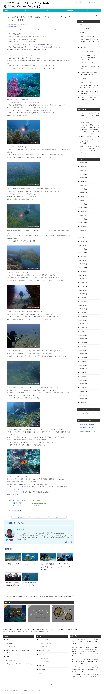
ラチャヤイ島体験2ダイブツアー (89, 36)
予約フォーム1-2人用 (86, 82)
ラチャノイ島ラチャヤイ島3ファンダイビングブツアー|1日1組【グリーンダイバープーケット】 (90, 57)
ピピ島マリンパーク (17, 510)
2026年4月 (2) (83, 177)
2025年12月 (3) (83, 192)
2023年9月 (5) (83, 290)
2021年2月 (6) (83, 383)
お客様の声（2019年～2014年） (88, 431)
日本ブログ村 (17, 505)
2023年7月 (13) (83, 297)
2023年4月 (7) (83, 309)
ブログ (88, 10)
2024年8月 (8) (83, 249)
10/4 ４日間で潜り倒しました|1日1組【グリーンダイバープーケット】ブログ (57, 596)
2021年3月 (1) (83, 380)
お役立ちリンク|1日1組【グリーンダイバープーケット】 (88, 92)
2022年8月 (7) (83, 338)
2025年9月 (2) (83, 204)
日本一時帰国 (42, 669)
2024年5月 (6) (83, 260)
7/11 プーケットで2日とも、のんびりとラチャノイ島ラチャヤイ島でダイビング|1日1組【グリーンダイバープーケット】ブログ (65, 566)
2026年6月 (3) (83, 170)
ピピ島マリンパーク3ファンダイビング (33, 47)
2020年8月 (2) (83, 398)
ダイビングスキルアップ (45, 650)
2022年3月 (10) (83, 357)
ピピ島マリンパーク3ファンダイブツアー (90, 67)
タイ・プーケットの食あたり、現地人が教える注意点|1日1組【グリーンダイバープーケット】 (63, 614)
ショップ (48, 10)
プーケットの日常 (43, 658)
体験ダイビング (83, 32)
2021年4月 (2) (83, 376)
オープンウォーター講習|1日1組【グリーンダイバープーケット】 (88, 98)
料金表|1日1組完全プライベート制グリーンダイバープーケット (88, 73)
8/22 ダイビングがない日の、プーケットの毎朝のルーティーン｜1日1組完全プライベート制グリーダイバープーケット (39, 614)
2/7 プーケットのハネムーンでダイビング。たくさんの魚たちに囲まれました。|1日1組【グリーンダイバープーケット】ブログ (47, 566)
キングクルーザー (12, 486)
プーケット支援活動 (44, 662)
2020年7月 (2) (83, 402)
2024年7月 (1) (83, 252)
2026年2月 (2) (83, 185)
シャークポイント (26, 55)
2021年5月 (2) (83, 372)
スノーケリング (43, 647)
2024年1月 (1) (83, 275)
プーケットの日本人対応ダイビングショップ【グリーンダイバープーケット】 (15, 614)
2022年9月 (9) (83, 335)
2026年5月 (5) (83, 174)
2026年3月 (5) (83, 181)
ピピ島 (22, 100)
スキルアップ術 (85, 28)
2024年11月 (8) (83, 237)
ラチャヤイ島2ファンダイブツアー (90, 51)
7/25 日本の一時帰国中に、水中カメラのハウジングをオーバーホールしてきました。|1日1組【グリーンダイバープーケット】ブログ (86, 661)
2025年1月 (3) (83, 230)
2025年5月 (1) (83, 215)
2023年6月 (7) (83, 301)
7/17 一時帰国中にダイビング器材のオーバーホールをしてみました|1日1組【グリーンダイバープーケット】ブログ (86, 676)
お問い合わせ (69, 10)
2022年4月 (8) (83, 353)
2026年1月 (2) (83, 189)
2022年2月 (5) (83, 361)
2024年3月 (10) (83, 267)
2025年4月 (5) (83, 219)
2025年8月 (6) (83, 207)
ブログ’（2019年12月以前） (87, 424)
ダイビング (28, 10)
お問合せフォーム (84, 78)
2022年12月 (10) (83, 324)
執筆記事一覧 (68, 542)
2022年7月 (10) (83, 342)
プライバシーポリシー (52, 684)
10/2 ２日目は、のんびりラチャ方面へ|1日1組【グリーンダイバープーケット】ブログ (22, 596)
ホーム (6, 10)
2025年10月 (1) (83, 200)
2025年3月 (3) (83, 222)
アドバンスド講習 (84, 103)
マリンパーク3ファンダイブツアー (90, 63)
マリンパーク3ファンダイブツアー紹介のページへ (30, 564)
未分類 (40, 673)
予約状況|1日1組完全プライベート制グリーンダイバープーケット (88, 86)
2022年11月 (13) (83, 327)
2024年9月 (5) (83, 245)
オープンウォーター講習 (45, 643)
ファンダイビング (12, 26)
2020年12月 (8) (83, 391)
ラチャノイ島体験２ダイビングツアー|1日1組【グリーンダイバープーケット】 (90, 42)
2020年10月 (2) (83, 395)
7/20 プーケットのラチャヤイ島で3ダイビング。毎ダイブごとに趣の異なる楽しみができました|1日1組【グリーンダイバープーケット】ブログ (86, 669)
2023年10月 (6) (83, 286)
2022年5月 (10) (83, 350)
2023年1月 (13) (83, 320)
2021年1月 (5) (83, 387)
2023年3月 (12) (83, 312)
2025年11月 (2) (83, 196)
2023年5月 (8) (83, 305)
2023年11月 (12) (83, 282)
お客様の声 (36, 49)
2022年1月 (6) (83, 365)
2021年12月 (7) (83, 368)
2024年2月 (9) (83, 271)
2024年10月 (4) (83, 241)
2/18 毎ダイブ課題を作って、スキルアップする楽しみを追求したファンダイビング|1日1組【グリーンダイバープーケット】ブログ (30, 585)
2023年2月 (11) (83, 316)
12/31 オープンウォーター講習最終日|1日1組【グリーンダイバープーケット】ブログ (12, 584)
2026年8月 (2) (83, 162)
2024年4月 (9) (83, 264)
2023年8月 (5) (83, 294)
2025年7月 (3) (83, 211)
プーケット (16, 55)
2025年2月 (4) (83, 226)
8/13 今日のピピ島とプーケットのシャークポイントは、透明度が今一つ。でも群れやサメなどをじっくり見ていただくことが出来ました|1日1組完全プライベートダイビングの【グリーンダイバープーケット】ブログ (86, 651)
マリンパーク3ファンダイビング (27, 484)
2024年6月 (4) (83, 256)
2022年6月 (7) (83, 346)
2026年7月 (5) (83, 166)
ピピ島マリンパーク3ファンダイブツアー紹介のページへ (12, 564)
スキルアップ (15, 479)
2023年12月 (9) (83, 279)
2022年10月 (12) (83, 331)
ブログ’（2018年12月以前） (87, 427)
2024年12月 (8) (83, 234)
